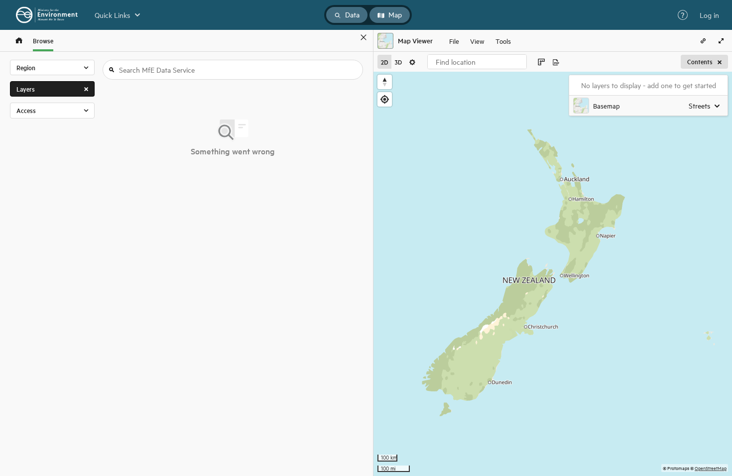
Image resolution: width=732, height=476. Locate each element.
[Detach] (349, 37)
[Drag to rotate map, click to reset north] (384, 82)
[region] (552, 274)
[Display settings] (412, 62)
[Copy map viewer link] (703, 41)
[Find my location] (384, 99)
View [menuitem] (477, 40)
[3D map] (398, 62)
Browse (43, 40)
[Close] (363, 37)
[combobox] (477, 61)
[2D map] (384, 62)
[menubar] (480, 41)
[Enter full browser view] (721, 41)
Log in (709, 15)
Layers (25, 89)
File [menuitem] (454, 40)
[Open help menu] (683, 15)
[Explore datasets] (19, 40)
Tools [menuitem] (503, 40)
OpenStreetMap (711, 468)
